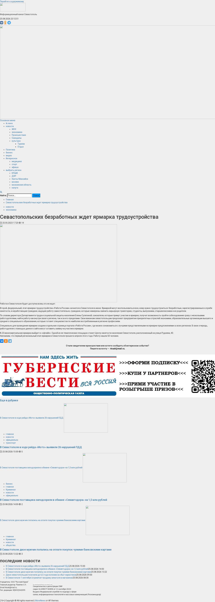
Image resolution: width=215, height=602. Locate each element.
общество (11, 545)
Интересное (11, 158)
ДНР (14, 176)
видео (9, 155)
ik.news (9, 123)
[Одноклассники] (6, 341)
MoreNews (40, 600)
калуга (15, 188)
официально (12, 440)
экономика (17, 132)
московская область (21, 185)
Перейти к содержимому (12, 1)
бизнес (9, 152)
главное (10, 434)
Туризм (21, 144)
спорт (14, 164)
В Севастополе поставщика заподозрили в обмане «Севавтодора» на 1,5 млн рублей (41, 467)
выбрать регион (13, 170)
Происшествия (19, 135)
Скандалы (17, 138)
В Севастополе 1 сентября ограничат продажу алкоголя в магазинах (39, 578)
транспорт (11, 443)
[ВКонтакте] (2, 341)
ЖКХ (14, 129)
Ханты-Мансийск (20, 179)
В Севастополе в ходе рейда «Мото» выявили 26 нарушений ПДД (31, 418)
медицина (17, 161)
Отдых (21, 147)
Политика (10, 149)
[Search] (1, 192)
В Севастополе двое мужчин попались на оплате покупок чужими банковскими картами (42, 520)
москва (15, 182)
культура (16, 141)
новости (10, 126)
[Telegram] (10, 341)
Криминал (11, 489)
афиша (15, 167)
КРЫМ (15, 173)
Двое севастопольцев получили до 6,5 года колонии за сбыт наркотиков (41, 575)
